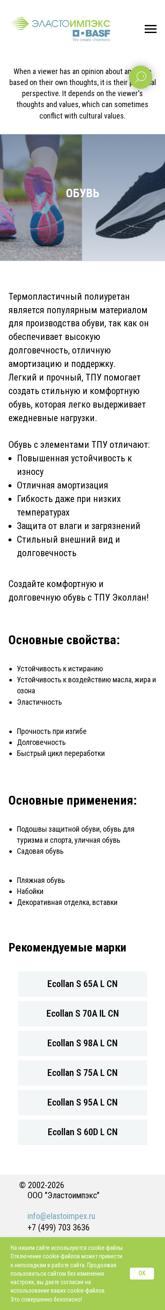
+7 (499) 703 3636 (59, 1227)
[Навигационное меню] (151, 29)
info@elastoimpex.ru (61, 1216)
